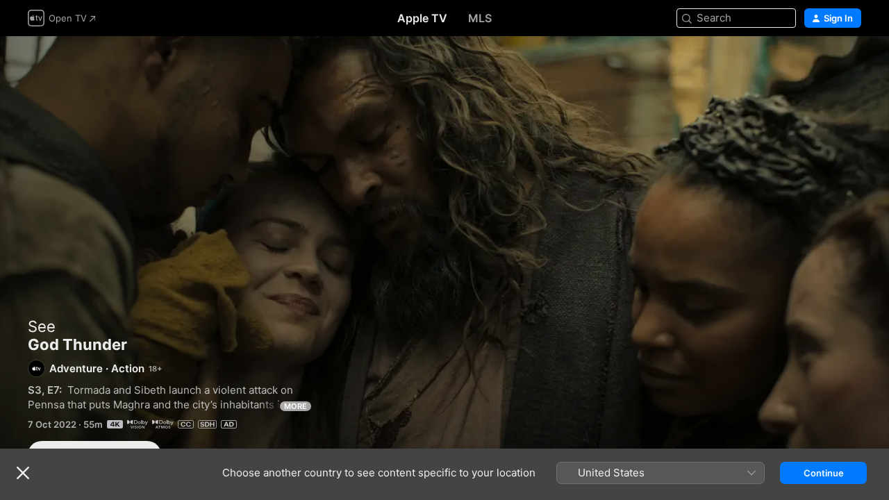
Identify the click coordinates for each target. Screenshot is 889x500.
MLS (480, 18)
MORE (295, 406)
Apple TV (422, 18)
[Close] (23, 473)
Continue (824, 472)
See (42, 326)
